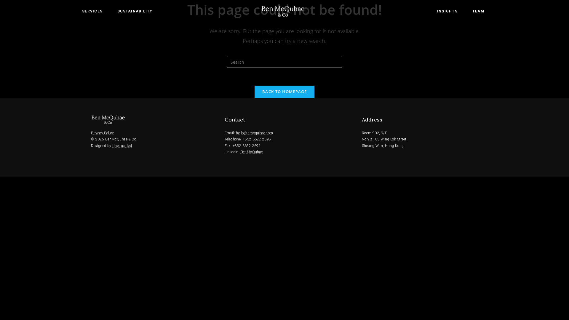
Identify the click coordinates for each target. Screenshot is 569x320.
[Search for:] (284, 61)
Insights (447, 11)
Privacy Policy (102, 133)
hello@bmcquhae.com (254, 133)
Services (92, 11)
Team (478, 11)
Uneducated (122, 146)
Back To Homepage (284, 91)
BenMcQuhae (252, 152)
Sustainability (135, 11)
